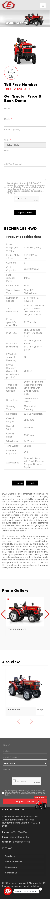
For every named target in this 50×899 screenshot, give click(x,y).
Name (8, 108)
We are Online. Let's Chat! (26, 891)
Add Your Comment (13, 164)
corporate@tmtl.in (19, 837)
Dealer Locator (13, 861)
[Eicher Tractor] (25, 611)
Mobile (8, 119)
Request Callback (25, 801)
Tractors (10, 856)
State (7, 140)
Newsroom (11, 867)
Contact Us (11, 872)
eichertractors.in (21, 841)
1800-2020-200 (17, 89)
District (8, 150)
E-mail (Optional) (12, 129)
